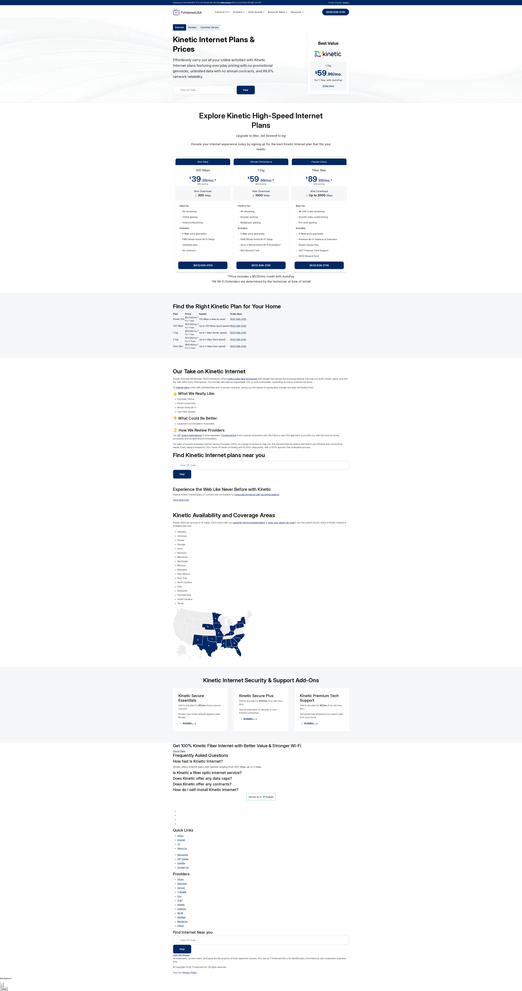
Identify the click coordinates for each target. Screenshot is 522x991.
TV (178, 844)
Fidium (180, 925)
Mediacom (182, 921)
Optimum (181, 909)
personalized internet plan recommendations (257, 494)
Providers (238, 12)
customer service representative (249, 522)
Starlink (181, 904)
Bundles (192, 27)
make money (225, 2)
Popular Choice (319, 161)
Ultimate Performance (261, 161)
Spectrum (182, 883)
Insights (181, 863)
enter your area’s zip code (281, 522)
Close (4, 989)
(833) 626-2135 (335, 12)
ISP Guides (183, 859)
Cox (179, 896)
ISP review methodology (189, 435)
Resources (296, 12)
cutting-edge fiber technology (242, 378)
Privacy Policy (189, 972)
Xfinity (180, 879)
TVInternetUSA (229, 435)
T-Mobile (181, 892)
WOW (180, 913)
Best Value (203, 161)
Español (346, 3)
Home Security (255, 12)
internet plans (182, 387)
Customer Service (210, 27)
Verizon (181, 887)
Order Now (328, 86)
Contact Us (183, 867)
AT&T (180, 900)
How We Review (181, 955)
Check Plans (179, 751)
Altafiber (181, 917)
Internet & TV (221, 12)
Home (180, 835)
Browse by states (277, 12)
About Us (182, 848)
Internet (179, 27)
